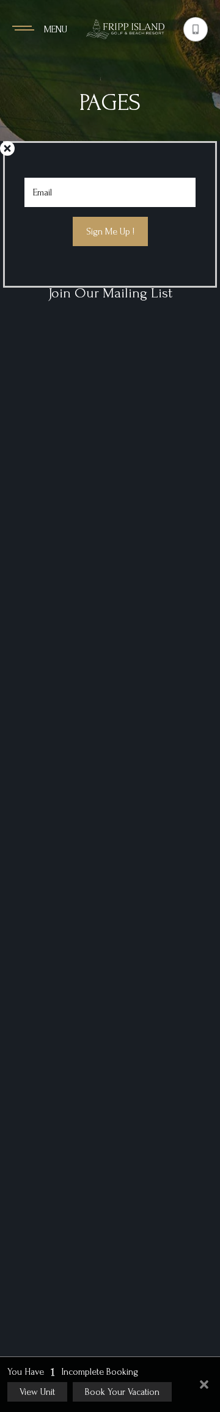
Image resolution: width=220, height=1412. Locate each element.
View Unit (37, 1391)
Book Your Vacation (122, 1391)
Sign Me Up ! (110, 231)
